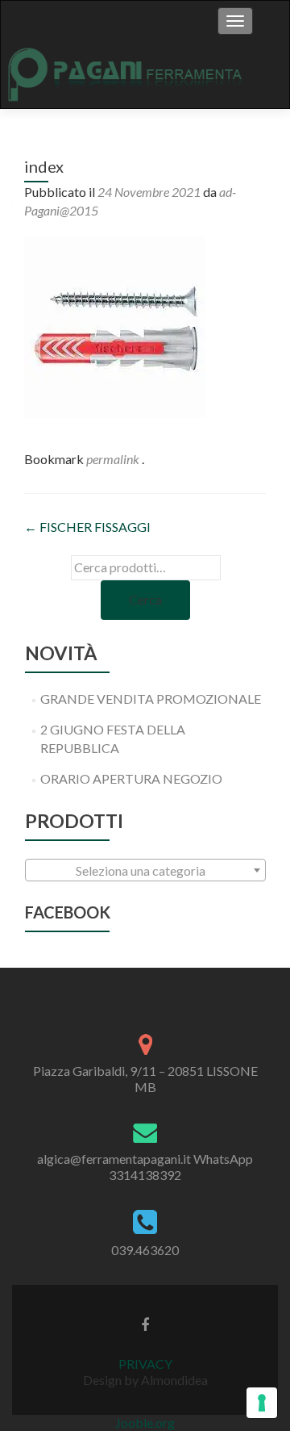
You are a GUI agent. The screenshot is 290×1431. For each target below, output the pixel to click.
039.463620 (145, 1249)
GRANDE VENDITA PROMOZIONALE (150, 698)
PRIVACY (145, 1363)
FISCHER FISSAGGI (87, 526)
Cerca (145, 599)
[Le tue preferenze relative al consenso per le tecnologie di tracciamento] (261, 1402)
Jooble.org (145, 1422)
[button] (114, 327)
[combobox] (145, 870)
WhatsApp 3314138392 (181, 1166)
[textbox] (145, 871)
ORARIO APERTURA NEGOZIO (131, 778)
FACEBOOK (67, 912)
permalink (114, 459)
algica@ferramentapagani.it (114, 1158)
